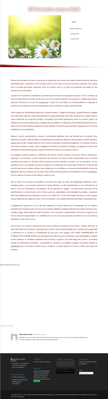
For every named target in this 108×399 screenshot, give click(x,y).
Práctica (39, 278)
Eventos (63, 4)
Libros (48, 4)
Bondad (27, 314)
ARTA (23, 296)
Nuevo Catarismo (38, 4)
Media (69, 4)
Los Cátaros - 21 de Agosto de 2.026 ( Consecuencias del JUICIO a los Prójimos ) (20, 365)
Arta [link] (59, 182)
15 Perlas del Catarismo (10, 275)
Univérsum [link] (43, 102)
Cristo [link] (20, 212)
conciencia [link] (92, 172)
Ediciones (77, 4)
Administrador (8, 278)
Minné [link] (13, 172)
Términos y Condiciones (85, 362)
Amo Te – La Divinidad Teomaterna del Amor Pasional (21, 312)
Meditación (41, 314)
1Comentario (74, 34)
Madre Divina (32, 296)
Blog (55, 4)
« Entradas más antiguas (6, 326)
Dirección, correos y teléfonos (42, 362)
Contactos (87, 4)
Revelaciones (40, 296)
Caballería (24, 278)
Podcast (14, 361)
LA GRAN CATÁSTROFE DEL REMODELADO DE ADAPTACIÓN (23, 294)
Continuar (36, 381)
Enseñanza (78, 29)
